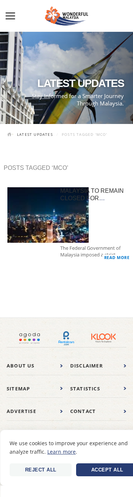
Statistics (85, 388)
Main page (10, 135)
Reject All (41, 470)
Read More (117, 257)
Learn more (61, 451)
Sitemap (18, 388)
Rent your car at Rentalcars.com (66, 338)
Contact (83, 411)
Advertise (21, 411)
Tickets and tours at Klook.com (103, 338)
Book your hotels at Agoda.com (29, 338)
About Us (21, 365)
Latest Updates (35, 134)
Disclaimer (86, 365)
